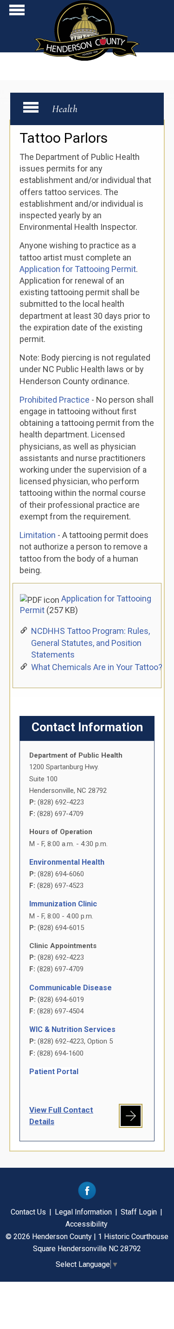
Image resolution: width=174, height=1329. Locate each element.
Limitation (38, 535)
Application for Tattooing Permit (77, 269)
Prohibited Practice (54, 400)
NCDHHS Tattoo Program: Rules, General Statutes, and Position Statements (90, 642)
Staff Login (139, 1212)
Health (64, 109)
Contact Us (28, 1212)
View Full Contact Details (61, 1115)
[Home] (87, 58)
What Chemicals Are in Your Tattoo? (96, 667)
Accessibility (86, 1224)
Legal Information (83, 1212)
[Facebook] (87, 1197)
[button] (17, 12)
